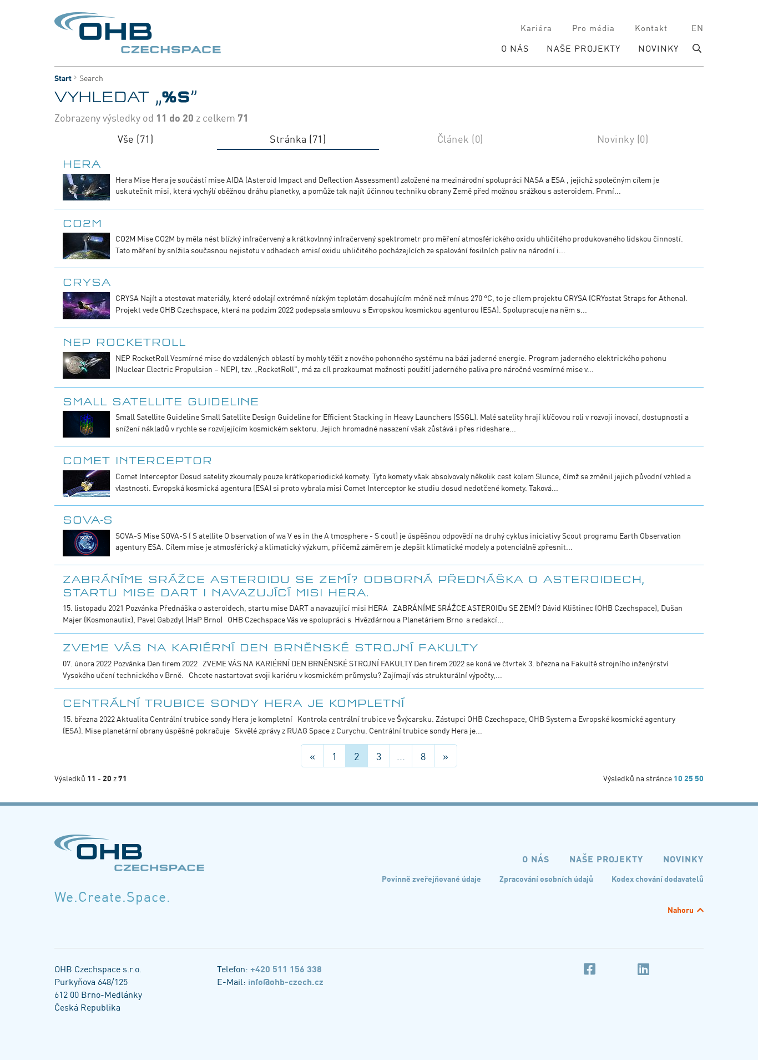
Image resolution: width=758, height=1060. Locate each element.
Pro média (593, 27)
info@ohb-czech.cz (286, 981)
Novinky (658, 48)
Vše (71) (135, 139)
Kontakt (651, 27)
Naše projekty (583, 48)
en (697, 27)
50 (699, 777)
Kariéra (536, 27)
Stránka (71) (298, 139)
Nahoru (681, 909)
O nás (515, 48)
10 (678, 777)
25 (688, 777)
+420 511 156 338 (286, 968)
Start (63, 77)
